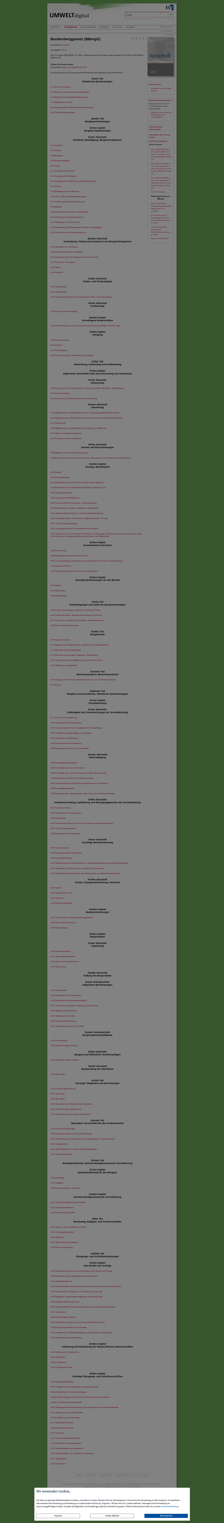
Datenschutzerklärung (170, 1507)
